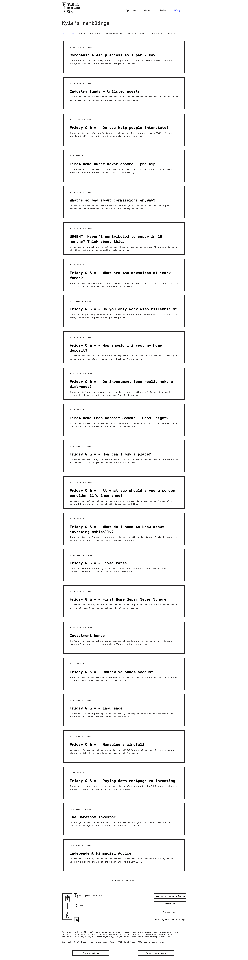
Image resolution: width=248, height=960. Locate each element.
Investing (95, 33)
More (170, 33)
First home (156, 33)
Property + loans (136, 33)
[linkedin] (76, 919)
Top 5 (82, 33)
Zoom (80, 905)
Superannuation (114, 33)
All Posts (68, 33)
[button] (123, 880)
